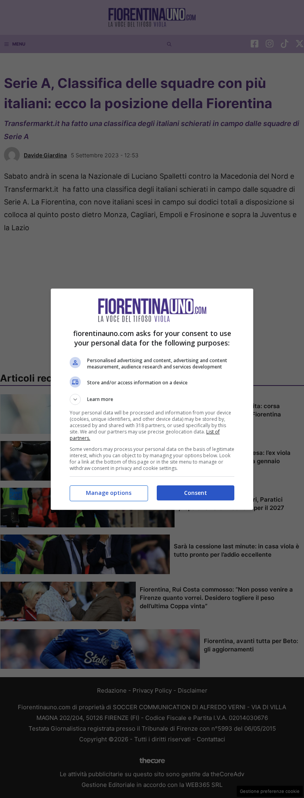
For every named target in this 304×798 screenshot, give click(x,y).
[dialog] (152, 399)
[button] (152, 399)
